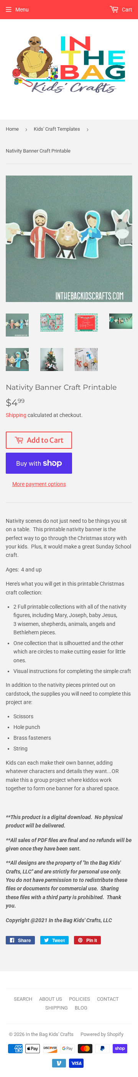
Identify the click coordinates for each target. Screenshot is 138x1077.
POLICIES (79, 999)
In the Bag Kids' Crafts (50, 1034)
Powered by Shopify (101, 1034)
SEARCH (23, 999)
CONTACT (108, 999)
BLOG (81, 1008)
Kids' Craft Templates (57, 129)
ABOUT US (50, 999)
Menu (22, 10)
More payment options (39, 484)
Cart (126, 10)
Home (12, 129)
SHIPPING (56, 1008)
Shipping (16, 415)
